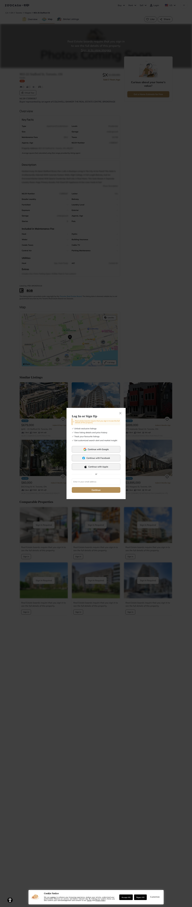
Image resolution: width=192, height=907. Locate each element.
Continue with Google (98, 449)
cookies (53, 897)
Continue (96, 490)
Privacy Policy (100, 900)
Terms (89, 900)
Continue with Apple (98, 466)
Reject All (140, 897)
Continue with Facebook (98, 458)
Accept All (126, 897)
